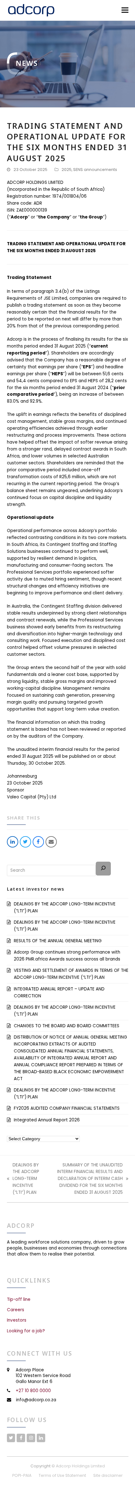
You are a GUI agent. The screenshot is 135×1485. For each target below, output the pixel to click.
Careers (15, 1310)
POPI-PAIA (21, 1475)
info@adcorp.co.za (36, 1400)
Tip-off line (18, 1299)
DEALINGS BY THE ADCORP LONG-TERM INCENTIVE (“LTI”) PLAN (23, 1179)
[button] (125, 10)
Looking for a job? (26, 1331)
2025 (67, 169)
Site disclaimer (108, 1475)
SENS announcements (95, 169)
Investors (16, 1320)
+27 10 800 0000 (33, 1391)
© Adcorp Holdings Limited (78, 1466)
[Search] (103, 869)
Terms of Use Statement (62, 1475)
